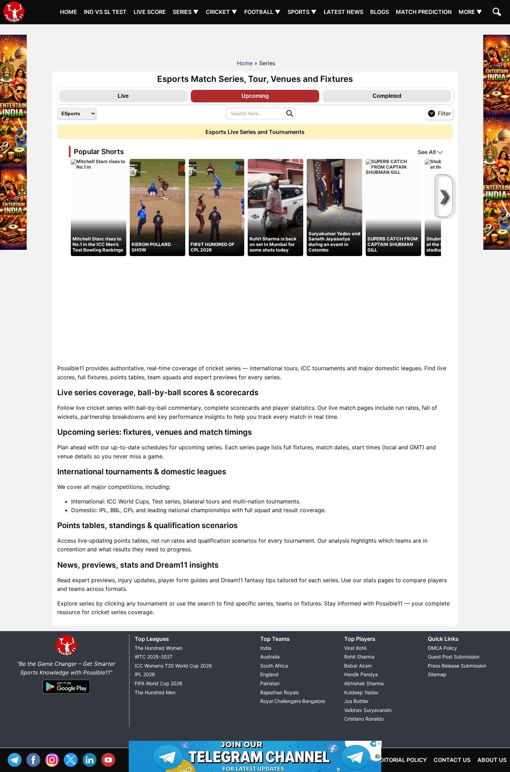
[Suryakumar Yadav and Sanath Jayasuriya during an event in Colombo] (334, 207)
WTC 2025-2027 (153, 657)
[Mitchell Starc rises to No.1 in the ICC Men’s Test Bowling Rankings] (98, 164)
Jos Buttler (356, 701)
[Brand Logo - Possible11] (66, 654)
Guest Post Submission (453, 657)
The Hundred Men (155, 692)
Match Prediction (424, 11)
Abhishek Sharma (364, 683)
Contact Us (452, 759)
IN (91, 759)
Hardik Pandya (361, 674)
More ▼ (470, 11)
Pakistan (270, 683)
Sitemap (437, 674)
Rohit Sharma (359, 657)
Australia (270, 657)
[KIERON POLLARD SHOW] (157, 207)
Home (68, 11)
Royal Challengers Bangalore (292, 701)
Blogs (379, 11)
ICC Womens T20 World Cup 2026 (173, 666)
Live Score (150, 11)
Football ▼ (262, 11)
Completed (387, 96)
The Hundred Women (158, 648)
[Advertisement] (255, 40)
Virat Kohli (355, 648)
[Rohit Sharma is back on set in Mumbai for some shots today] (275, 207)
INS (53, 759)
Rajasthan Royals (279, 692)
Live (123, 96)
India (265, 648)
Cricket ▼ (221, 11)
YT (110, 759)
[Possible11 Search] (498, 13)
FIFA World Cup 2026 (158, 683)
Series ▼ (186, 11)
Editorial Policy (401, 759)
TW (72, 759)
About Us (492, 759)
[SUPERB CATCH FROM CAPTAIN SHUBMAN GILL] (393, 166)
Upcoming (255, 96)
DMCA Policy (442, 648)
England (269, 674)
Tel (16, 759)
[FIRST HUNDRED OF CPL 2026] (216, 207)
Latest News (343, 11)
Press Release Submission (457, 666)
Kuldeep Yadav (361, 692)
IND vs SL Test (105, 11)
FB (35, 759)
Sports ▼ (302, 11)
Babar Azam (358, 666)
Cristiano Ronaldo (364, 719)
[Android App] (66, 693)
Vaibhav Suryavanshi (367, 710)
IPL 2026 (145, 674)
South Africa (274, 666)
